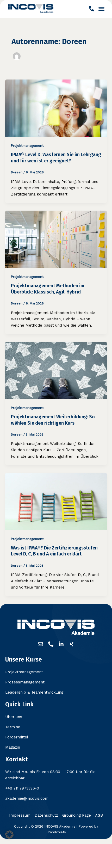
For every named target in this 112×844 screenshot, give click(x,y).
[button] (102, 9)
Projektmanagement (27, 146)
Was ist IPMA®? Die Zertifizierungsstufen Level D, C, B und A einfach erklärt (54, 551)
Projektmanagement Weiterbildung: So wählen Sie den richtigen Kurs (53, 420)
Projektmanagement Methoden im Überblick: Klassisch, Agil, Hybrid (47, 289)
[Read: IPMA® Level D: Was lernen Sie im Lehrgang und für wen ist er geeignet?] (56, 108)
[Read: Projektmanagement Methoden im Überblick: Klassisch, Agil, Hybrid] (56, 238)
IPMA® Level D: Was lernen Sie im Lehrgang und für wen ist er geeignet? (56, 158)
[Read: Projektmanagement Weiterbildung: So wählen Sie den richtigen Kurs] (56, 370)
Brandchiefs (56, 832)
